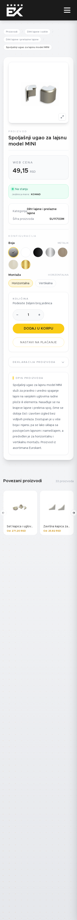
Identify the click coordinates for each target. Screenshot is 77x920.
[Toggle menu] (67, 10)
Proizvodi (11, 31)
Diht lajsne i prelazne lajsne (22, 39)
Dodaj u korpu (38, 328)
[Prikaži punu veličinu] (62, 117)
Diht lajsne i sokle (37, 31)
